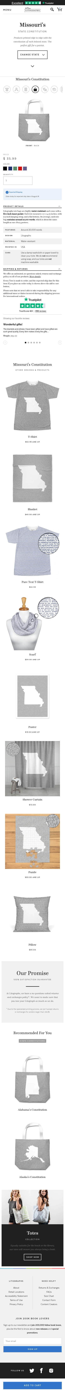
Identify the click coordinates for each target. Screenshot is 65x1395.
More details (35, 276)
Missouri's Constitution (32, 79)
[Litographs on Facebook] (41, 1370)
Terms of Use (16, 1300)
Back (36, 145)
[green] (15, 168)
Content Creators (49, 1304)
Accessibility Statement (16, 1296)
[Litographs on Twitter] (32, 1370)
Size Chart (49, 1296)
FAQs (49, 1292)
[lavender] (25, 168)
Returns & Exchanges (49, 1287)
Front (29, 145)
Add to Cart (32, 1385)
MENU (7, 9)
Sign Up (33, 1349)
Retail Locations (16, 1292)
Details (13, 206)
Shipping (15, 269)
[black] (5, 168)
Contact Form (49, 1300)
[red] (20, 168)
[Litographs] (32, 9)
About (16, 1287)
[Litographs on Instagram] (51, 1370)
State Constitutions (32, 1041)
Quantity (8, 174)
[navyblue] (10, 168)
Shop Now (32, 1257)
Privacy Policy (16, 1304)
